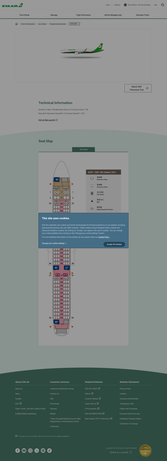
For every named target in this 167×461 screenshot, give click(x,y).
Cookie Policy (104, 237)
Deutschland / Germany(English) (139, 5)
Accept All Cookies (114, 244)
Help (155, 5)
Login (108, 5)
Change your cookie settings (53, 243)
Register (117, 5)
